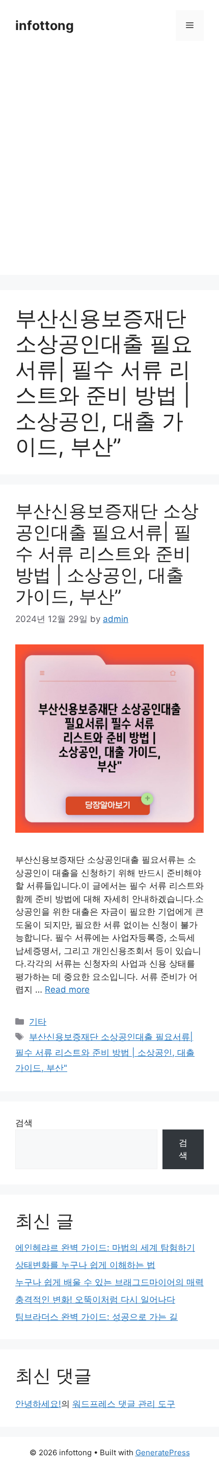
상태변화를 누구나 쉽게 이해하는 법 (85, 1265)
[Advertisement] (109, 165)
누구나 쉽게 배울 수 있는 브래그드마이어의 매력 (109, 1282)
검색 (24, 1123)
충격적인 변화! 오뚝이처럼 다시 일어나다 (95, 1299)
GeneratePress (162, 1452)
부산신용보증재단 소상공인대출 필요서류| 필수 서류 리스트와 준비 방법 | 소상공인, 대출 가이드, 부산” (107, 553)
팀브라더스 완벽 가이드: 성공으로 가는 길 (96, 1317)
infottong (44, 25)
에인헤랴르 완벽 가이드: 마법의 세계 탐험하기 (105, 1247)
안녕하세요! (38, 1404)
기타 (37, 1021)
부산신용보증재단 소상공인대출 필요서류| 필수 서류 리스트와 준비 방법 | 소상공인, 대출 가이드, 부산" (105, 1052)
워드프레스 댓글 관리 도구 (123, 1404)
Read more (67, 989)
